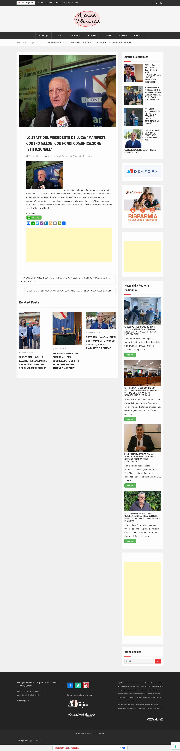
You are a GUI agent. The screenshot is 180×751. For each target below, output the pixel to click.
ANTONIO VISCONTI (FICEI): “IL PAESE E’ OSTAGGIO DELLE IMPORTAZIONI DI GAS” (153, 116)
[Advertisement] (69, 245)
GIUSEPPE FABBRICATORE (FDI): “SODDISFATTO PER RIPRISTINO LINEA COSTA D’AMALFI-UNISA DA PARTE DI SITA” (140, 330)
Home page (43, 35)
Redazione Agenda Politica (57, 156)
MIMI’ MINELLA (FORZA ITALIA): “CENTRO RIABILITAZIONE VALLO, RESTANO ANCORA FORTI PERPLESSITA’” (140, 458)
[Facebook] (152, 3)
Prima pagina (77, 156)
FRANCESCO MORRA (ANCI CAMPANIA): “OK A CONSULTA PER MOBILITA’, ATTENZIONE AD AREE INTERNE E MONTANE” (66, 361)
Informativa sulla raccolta (67, 748)
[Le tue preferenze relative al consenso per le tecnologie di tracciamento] (175, 746)
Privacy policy (23, 700)
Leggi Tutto (130, 355)
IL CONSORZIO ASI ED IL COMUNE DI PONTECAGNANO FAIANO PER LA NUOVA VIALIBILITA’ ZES (68, 290)
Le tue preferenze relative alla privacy (101, 748)
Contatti (138, 35)
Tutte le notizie (75, 35)
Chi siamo (59, 35)
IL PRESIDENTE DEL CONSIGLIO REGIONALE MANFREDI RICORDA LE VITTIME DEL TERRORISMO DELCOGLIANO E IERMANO (141, 391)
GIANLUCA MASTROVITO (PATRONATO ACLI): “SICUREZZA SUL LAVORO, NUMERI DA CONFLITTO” (153, 73)
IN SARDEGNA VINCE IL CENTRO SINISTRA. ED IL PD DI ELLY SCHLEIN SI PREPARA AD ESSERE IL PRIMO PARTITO (65, 279)
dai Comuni (93, 35)
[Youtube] (161, 3)
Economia (108, 35)
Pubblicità (123, 35)
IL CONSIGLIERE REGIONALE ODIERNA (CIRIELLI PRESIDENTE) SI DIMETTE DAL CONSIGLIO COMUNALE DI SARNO (142, 517)
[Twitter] (156, 3)
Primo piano (87, 156)
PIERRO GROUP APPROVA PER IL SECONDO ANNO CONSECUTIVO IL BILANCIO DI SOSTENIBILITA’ (153, 93)
